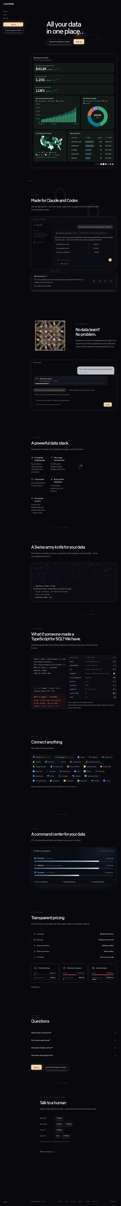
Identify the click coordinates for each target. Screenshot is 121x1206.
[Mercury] (108, 164)
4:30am (66, 1136)
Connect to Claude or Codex (59, 42)
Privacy (94, 1202)
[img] (57, 114)
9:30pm (59, 1119)
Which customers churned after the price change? (52, 395)
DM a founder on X (48, 1152)
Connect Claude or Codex (13, 30)
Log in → (6, 1202)
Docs (5, 14)
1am (57, 1136)
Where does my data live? (41, 1033)
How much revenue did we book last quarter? (50, 391)
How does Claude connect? (42, 1048)
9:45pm (59, 1130)
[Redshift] (113, 164)
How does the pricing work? (42, 1056)
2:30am (59, 1124)
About (5, 11)
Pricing (5, 18)
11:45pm (69, 1124)
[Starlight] (101, 164)
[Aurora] (106, 164)
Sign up (13, 24)
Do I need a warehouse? (40, 1041)
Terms (88, 1202)
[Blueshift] (110, 164)
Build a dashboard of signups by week (81, 391)
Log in (80, 1202)
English (113, 1202)
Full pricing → (36, 988)
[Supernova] (103, 164)
